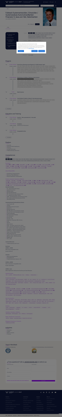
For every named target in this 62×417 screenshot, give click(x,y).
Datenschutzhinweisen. (31, 48)
